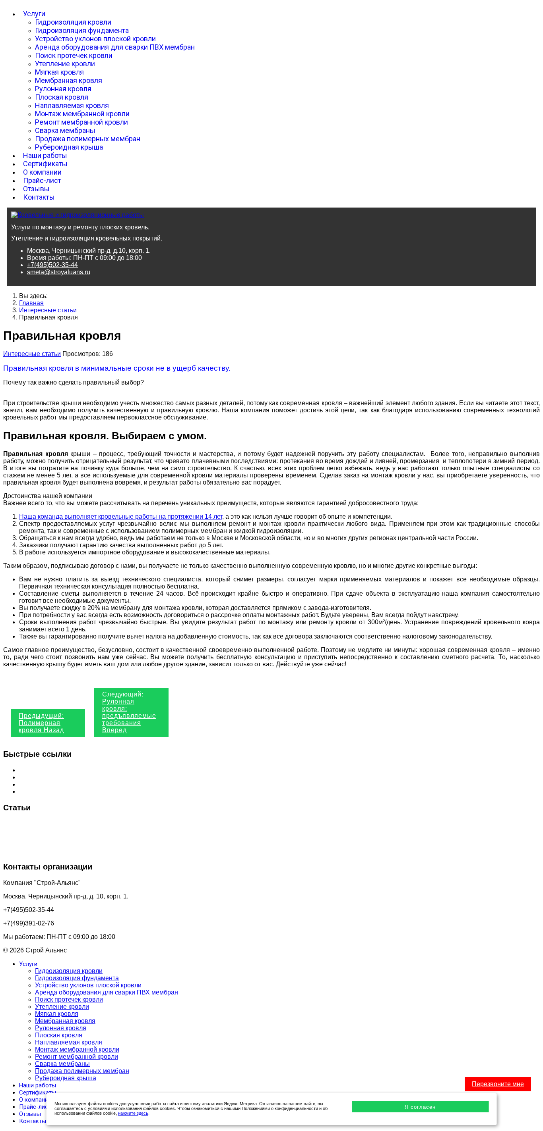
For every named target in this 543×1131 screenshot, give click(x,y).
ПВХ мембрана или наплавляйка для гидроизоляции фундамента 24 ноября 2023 (124, 850)
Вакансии (33, 791)
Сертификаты (45, 164)
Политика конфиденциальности (65, 784)
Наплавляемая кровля (72, 105)
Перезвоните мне (498, 1084)
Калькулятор (37, 777)
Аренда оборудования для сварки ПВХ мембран (115, 47)
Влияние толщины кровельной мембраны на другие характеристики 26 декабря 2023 (129, 823)
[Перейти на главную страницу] (77, 215)
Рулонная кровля (63, 89)
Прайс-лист (42, 180)
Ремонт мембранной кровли (81, 122)
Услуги (34, 14)
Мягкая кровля (59, 72)
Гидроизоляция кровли (73, 22)
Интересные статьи (32, 353)
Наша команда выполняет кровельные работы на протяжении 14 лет (120, 516)
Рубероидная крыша (69, 147)
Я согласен (420, 1107)
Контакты (39, 197)
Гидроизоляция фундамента (82, 30)
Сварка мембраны (65, 130)
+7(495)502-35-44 (52, 265)
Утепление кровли (65, 64)
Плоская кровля (61, 97)
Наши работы (45, 155)
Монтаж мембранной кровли (82, 114)
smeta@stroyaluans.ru (58, 272)
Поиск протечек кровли (73, 55)
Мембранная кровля (68, 80)
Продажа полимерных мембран (87, 139)
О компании (42, 172)
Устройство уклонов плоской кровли (95, 39)
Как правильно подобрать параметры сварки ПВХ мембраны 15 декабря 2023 (118, 837)
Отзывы (36, 189)
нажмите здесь (133, 1113)
